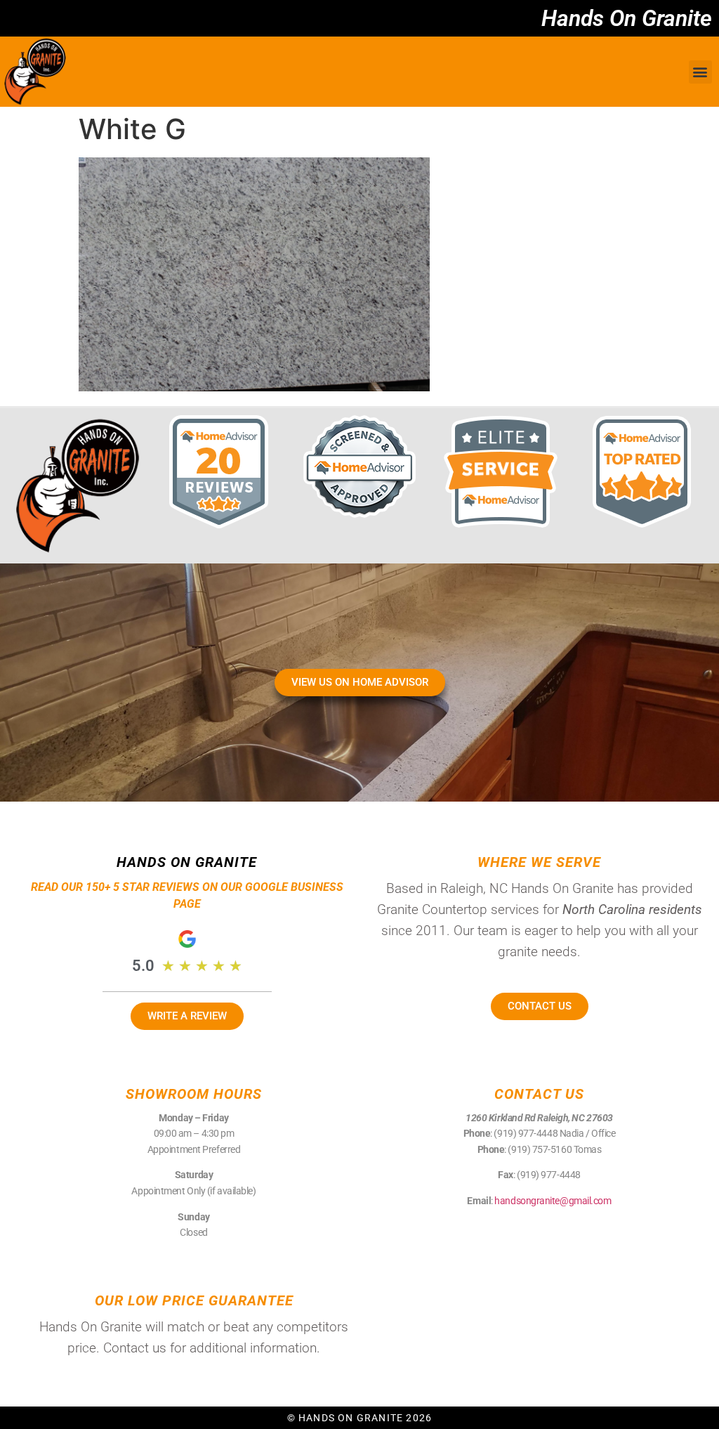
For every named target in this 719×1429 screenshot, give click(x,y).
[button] (700, 72)
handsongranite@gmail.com (552, 1200)
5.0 (143, 965)
